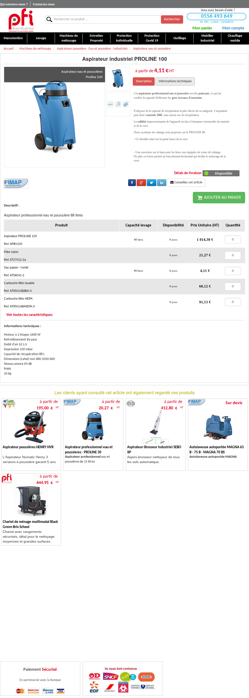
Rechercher (172, 19)
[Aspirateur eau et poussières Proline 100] (54, 117)
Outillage (179, 38)
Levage (41, 38)
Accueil (8, 49)
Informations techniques (175, 81)
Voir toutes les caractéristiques (29, 315)
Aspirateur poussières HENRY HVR (28, 447)
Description (143, 81)
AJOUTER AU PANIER (222, 197)
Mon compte (233, 28)
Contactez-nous (44, 4)
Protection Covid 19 (152, 38)
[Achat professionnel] (21, 20)
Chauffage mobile (235, 38)
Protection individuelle (124, 38)
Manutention (13, 38)
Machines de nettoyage (69, 38)
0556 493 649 (216, 16)
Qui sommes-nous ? (14, 4)
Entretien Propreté (96, 38)
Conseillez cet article (188, 182)
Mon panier (202, 28)
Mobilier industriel (207, 38)
